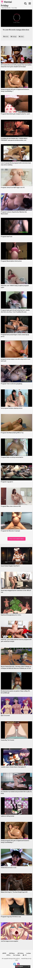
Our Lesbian (16, 955)
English (20, 966)
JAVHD (4, 953)
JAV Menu (12, 953)
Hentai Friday (6, 3)
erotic (6, 36)
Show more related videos (16, 538)
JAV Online (20, 953)
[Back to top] (29, 964)
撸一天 (24, 955)
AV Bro (8, 955)
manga (14, 36)
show (21, 36)
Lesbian (28, 953)
